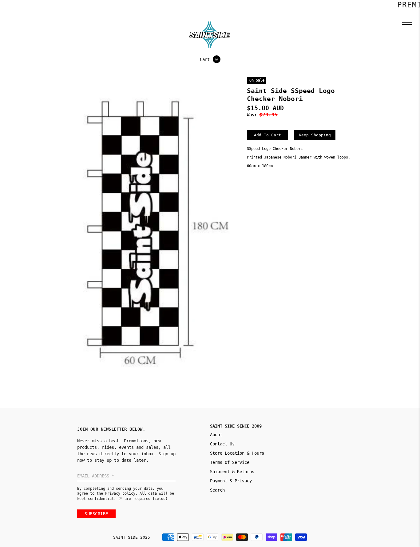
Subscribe (96, 513)
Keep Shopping (315, 135)
